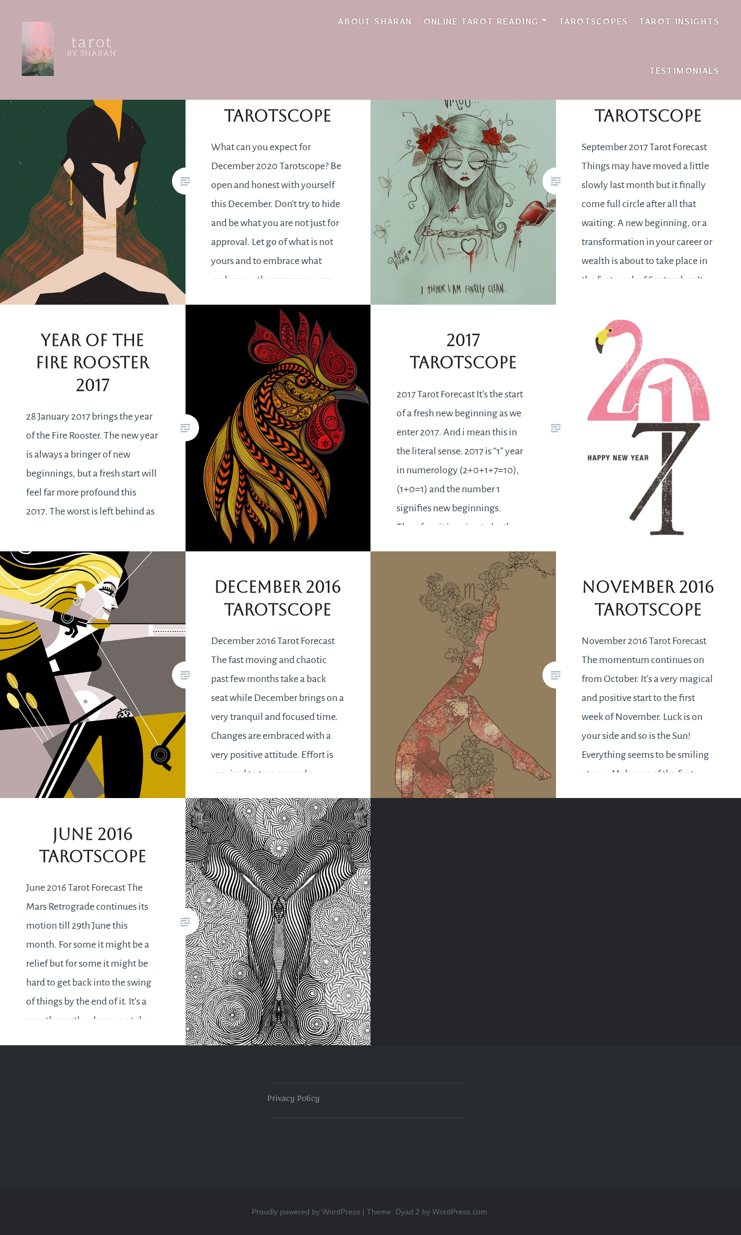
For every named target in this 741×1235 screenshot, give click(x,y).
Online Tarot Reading (481, 23)
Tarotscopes (593, 23)
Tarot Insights (679, 23)
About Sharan (375, 23)
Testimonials (684, 73)
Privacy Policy (293, 1100)
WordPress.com (459, 1211)
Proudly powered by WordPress (306, 1211)
